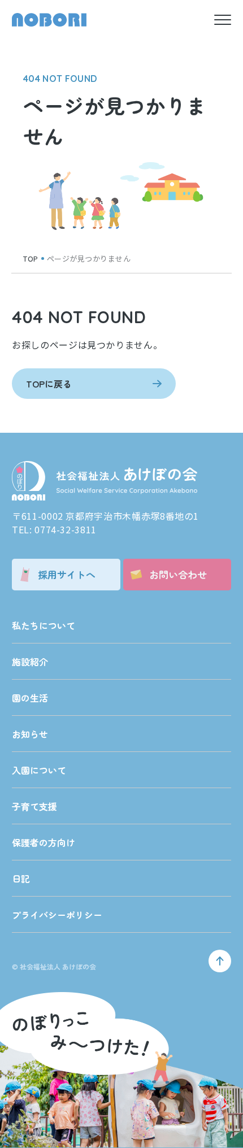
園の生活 (30, 698)
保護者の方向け (43, 842)
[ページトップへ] (220, 961)
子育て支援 (34, 806)
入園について (39, 770)
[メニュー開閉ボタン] (222, 19)
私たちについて (43, 625)
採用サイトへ (67, 574)
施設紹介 (30, 661)
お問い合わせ (178, 574)
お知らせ (30, 734)
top (30, 258)
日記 (21, 878)
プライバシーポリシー (57, 914)
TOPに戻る (49, 383)
